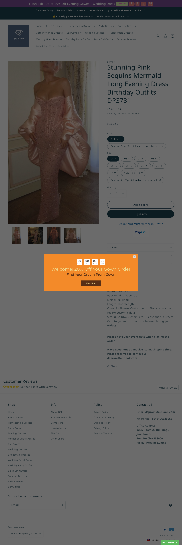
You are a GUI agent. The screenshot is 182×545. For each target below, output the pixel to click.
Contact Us (171, 543)
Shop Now (91, 283)
